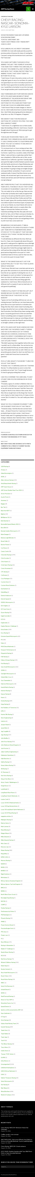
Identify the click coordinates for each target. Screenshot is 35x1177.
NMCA (3, 887)
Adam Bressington (6, 473)
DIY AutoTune (5, 609)
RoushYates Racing (6, 979)
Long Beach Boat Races (8, 792)
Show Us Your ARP (6, 999)
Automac (3, 500)
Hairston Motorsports (7, 684)
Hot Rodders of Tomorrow (8, 707)
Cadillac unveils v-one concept (10, 1134)
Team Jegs (4, 1037)
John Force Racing (6, 741)
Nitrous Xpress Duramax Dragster (11, 881)
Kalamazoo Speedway (7, 755)
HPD (2, 711)
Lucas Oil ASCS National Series (10, 802)
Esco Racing (4, 633)
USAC (2, 1074)
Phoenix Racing (5, 918)
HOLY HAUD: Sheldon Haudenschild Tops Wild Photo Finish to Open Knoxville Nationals (16, 1152)
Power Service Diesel (7, 925)
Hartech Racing (5, 690)
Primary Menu (33, 9)
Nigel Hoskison (5, 874)
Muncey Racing (5, 860)
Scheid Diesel (5, 989)
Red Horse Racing (6, 959)
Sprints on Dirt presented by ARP (10, 1010)
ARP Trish (11, 30)
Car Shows (4, 548)
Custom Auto (5, 582)
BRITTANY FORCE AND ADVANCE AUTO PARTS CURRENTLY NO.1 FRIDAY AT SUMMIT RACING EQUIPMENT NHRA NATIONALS (16, 445)
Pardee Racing (5, 908)
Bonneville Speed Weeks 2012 (10, 524)
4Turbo (3, 470)
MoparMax (4, 853)
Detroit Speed (5, 599)
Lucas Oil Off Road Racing (8, 813)
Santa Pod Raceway (6, 986)
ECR (2, 619)
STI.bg (3, 1016)
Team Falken (4, 1033)
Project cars (4, 935)
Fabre (2, 643)
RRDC (2, 982)
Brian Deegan (5, 534)
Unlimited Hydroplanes (7, 1067)
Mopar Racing (5, 850)
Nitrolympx (4, 877)
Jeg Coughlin (4, 731)
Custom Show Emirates (8, 585)
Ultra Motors (4, 1061)
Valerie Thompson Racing (8, 1078)
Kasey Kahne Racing (7, 765)
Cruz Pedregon (5, 578)
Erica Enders (4, 629)
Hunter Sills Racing (6, 714)
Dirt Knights (4, 605)
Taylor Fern (4, 1030)
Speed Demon (5, 1006)
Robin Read (4, 966)
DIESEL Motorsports (7, 602)
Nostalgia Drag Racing (7, 898)
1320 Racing (4, 466)
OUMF (3, 904)
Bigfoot (3, 514)
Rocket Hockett (5, 969)
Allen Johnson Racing (7, 480)
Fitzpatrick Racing (6, 653)
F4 (1, 639)
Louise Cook (4, 799)
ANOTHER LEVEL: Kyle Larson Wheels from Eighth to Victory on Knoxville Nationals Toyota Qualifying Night (17, 1140)
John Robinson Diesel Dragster (10, 745)
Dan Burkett (4, 588)
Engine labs (4, 622)
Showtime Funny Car (7, 1003)
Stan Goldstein (5, 1013)
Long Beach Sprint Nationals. (9, 796)
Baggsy (3, 504)
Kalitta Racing (5, 762)
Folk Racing (4, 656)
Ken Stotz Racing (6, 775)
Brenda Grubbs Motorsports (9, 531)
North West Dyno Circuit (8, 894)
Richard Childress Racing (8, 962)
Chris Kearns (4, 561)
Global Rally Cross (6, 677)
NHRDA (3, 870)
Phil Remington (5, 915)
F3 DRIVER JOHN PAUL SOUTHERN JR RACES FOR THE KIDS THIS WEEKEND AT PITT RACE (16, 435)
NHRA (3, 867)
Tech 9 (3, 1040)
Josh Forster (4, 748)
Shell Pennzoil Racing (7, 996)
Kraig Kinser (4, 785)
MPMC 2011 (4, 857)
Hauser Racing (5, 694)
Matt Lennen (4, 826)
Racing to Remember (7, 945)
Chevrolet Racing (7, 16)
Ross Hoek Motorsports (8, 972)
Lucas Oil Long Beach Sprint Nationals (12, 809)
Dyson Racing (5, 612)
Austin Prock (4, 497)
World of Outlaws (6, 1095)
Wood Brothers (5, 1091)
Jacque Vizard (5, 724)
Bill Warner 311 (5, 517)
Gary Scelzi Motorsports (8, 667)
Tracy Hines (4, 1047)
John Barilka (4, 738)
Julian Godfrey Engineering (9, 752)
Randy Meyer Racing (7, 952)
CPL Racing (4, 572)
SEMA (2, 993)
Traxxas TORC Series (7, 1054)
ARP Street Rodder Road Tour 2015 (11, 490)
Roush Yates (4, 976)
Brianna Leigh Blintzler (7, 538)
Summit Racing (5, 1027)
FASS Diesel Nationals (7, 646)
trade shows (4, 1050)
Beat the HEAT (5, 510)
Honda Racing (5, 701)
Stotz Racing (4, 1020)
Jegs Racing (4, 735)
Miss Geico (4, 843)
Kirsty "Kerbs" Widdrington (9, 782)
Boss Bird (3, 527)
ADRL (2, 476)
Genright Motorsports (7, 673)
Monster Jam (4, 847)
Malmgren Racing (6, 819)
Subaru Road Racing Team (8, 1023)
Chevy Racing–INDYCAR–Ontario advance (13, 1146)
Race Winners (5, 942)
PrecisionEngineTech (7, 928)
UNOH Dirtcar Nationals (8, 1071)
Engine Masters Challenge (8, 626)
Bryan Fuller (4, 541)
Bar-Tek (3, 507)
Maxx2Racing (5, 830)
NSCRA (3, 901)
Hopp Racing (4, 704)
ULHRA (3, 1057)
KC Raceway (4, 772)
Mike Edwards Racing (7, 840)
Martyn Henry (5, 823)
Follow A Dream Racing (7, 660)
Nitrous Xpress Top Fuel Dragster (11, 884)
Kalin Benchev (5, 758)
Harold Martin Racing (7, 687)
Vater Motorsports (6, 1081)
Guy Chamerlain (5, 680)
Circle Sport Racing (6, 565)
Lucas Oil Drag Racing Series (9, 806)
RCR (2, 955)
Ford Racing (4, 663)
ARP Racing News (7, 9)
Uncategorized (5, 1064)
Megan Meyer (5, 833)
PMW (2, 921)
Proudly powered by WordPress (9, 1174)
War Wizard (4, 1088)
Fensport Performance (7, 650)
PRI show (4, 932)
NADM (3, 864)
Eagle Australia (5, 616)
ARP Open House (6, 487)
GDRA (3, 670)
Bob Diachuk (4, 521)
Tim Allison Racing (6, 1044)
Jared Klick (4, 728)
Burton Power (5, 544)
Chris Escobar (5, 558)
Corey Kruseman (6, 568)
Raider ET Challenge (7, 949)
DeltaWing (4, 592)
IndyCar (3, 721)
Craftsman (4, 575)
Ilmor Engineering (6, 718)
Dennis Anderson (6, 595)
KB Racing (4, 769)
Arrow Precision (5, 493)
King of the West (6, 779)
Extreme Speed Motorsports (9, 636)
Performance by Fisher (7, 911)
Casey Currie (4, 551)
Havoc (3, 697)
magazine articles (6, 816)
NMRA (3, 891)
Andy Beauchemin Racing (8, 483)
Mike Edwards (5, 836)
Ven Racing (4, 1084)
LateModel (4, 789)
